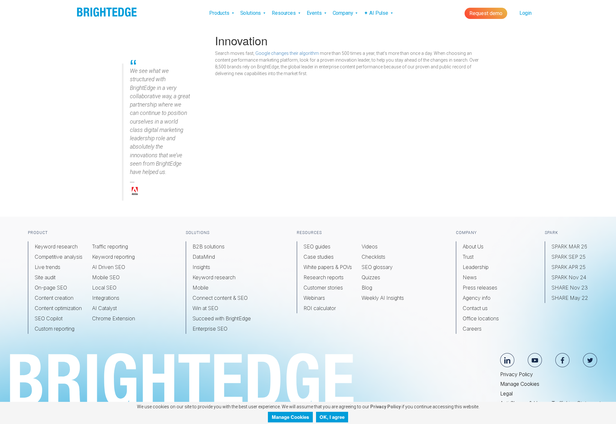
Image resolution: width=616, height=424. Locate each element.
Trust (468, 257)
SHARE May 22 (570, 298)
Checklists (373, 257)
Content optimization (58, 308)
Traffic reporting (110, 246)
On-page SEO (51, 287)
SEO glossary (377, 267)
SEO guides (317, 246)
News (470, 277)
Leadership (476, 267)
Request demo (485, 13)
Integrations (105, 298)
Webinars (314, 298)
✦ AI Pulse (376, 13)
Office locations (481, 318)
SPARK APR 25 (569, 267)
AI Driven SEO (108, 267)
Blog (367, 287)
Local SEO (104, 287)
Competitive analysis (58, 257)
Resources (284, 13)
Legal (506, 393)
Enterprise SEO (210, 328)
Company (344, 13)
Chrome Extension (113, 318)
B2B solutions (209, 246)
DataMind (204, 257)
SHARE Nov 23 (570, 287)
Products (220, 13)
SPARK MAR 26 (569, 246)
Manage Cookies (519, 384)
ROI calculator (320, 308)
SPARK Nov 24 (569, 277)
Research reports (324, 277)
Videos (370, 246)
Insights (201, 267)
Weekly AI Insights (383, 298)
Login (525, 13)
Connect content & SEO (220, 298)
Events (315, 13)
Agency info (477, 298)
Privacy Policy (516, 374)
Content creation (54, 298)
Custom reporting (54, 328)
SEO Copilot (49, 318)
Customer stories (323, 287)
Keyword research (56, 246)
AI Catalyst (104, 308)
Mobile (201, 287)
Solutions (251, 13)
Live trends (47, 267)
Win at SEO (205, 308)
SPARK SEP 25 (569, 257)
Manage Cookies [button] (290, 416)
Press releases (480, 287)
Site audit (45, 277)
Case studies (319, 257)
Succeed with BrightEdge (222, 318)
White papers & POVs (328, 267)
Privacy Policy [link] (385, 406)
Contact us (475, 308)
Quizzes (371, 277)
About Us (473, 246)
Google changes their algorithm (287, 53)
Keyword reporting (113, 257)
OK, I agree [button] (332, 416)
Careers (472, 328)
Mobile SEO (106, 277)
